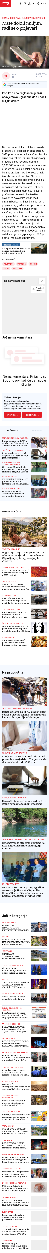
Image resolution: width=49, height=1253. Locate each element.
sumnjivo (9, 264)
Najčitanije (12, 430)
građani (22, 264)
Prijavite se (12, 415)
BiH (42, 3)
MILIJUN (18, 268)
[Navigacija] (33, 3)
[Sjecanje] (20, 3)
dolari (34, 264)
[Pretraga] (25, 3)
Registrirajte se (32, 415)
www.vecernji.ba (5, 3)
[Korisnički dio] (29, 3)
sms (7, 268)
